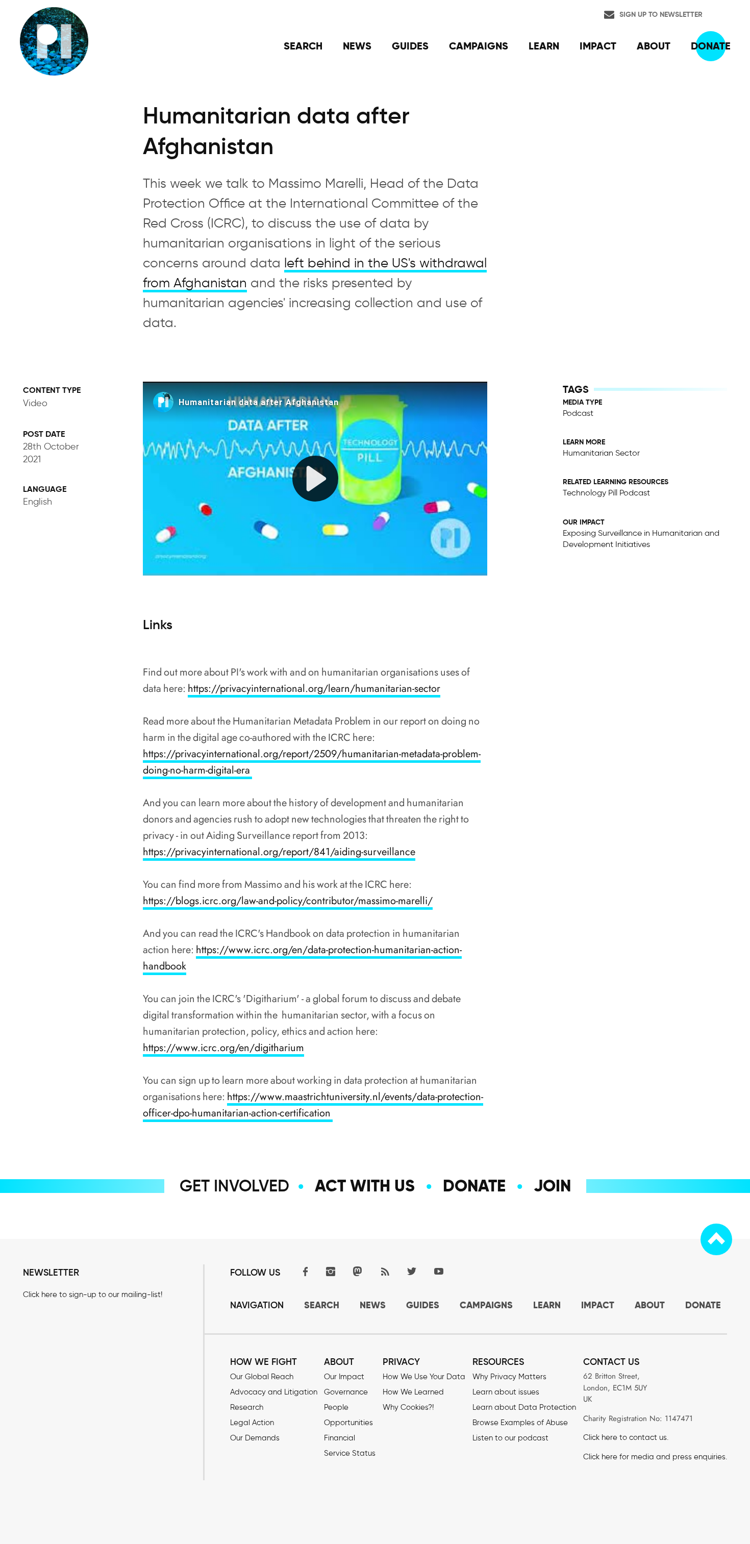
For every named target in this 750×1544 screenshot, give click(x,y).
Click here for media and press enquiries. (655, 1456)
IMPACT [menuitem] (598, 46)
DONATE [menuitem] (711, 46)
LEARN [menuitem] (544, 46)
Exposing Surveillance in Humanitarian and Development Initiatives (641, 538)
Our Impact (344, 1376)
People (336, 1407)
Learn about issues (505, 1392)
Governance (346, 1392)
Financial (339, 1437)
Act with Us (365, 1186)
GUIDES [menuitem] (410, 46)
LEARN (547, 1305)
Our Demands (255, 1437)
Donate (474, 1186)
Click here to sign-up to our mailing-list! (92, 1294)
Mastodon (357, 1271)
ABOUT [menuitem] (653, 46)
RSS (384, 1271)
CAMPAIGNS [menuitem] (478, 46)
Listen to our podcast (510, 1437)
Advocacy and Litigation (273, 1392)
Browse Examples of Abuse (520, 1422)
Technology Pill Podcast (606, 492)
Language (44, 489)
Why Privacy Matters (509, 1376)
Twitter (411, 1271)
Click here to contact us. (625, 1437)
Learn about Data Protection (524, 1407)
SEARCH (321, 1305)
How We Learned (413, 1392)
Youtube (438, 1271)
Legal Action (252, 1422)
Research (246, 1407)
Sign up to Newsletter (661, 14)
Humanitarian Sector (601, 453)
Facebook (303, 1271)
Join (552, 1186)
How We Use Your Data (424, 1376)
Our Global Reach (261, 1376)
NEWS (373, 1305)
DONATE (703, 1305)
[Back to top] (716, 1239)
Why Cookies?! (408, 1407)
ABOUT (650, 1305)
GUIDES (422, 1305)
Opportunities (348, 1422)
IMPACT (597, 1305)
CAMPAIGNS (486, 1305)
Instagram (330, 1271)
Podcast (578, 413)
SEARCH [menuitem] (303, 46)
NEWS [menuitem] (357, 46)
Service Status (350, 1453)
